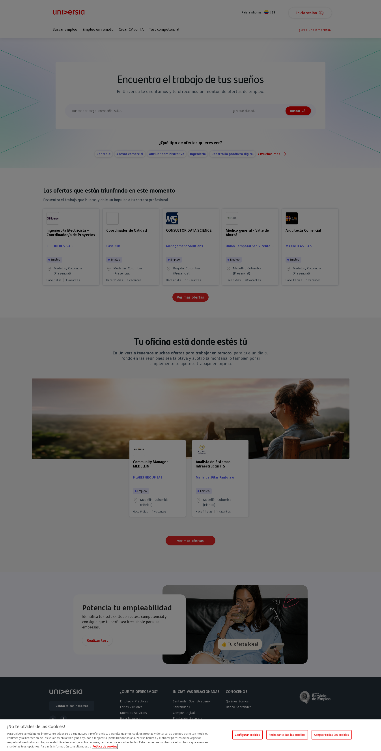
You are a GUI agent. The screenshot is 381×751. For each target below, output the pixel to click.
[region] (190, 735)
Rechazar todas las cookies (287, 735)
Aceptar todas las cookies (331, 735)
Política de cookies (105, 746)
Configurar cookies (247, 735)
